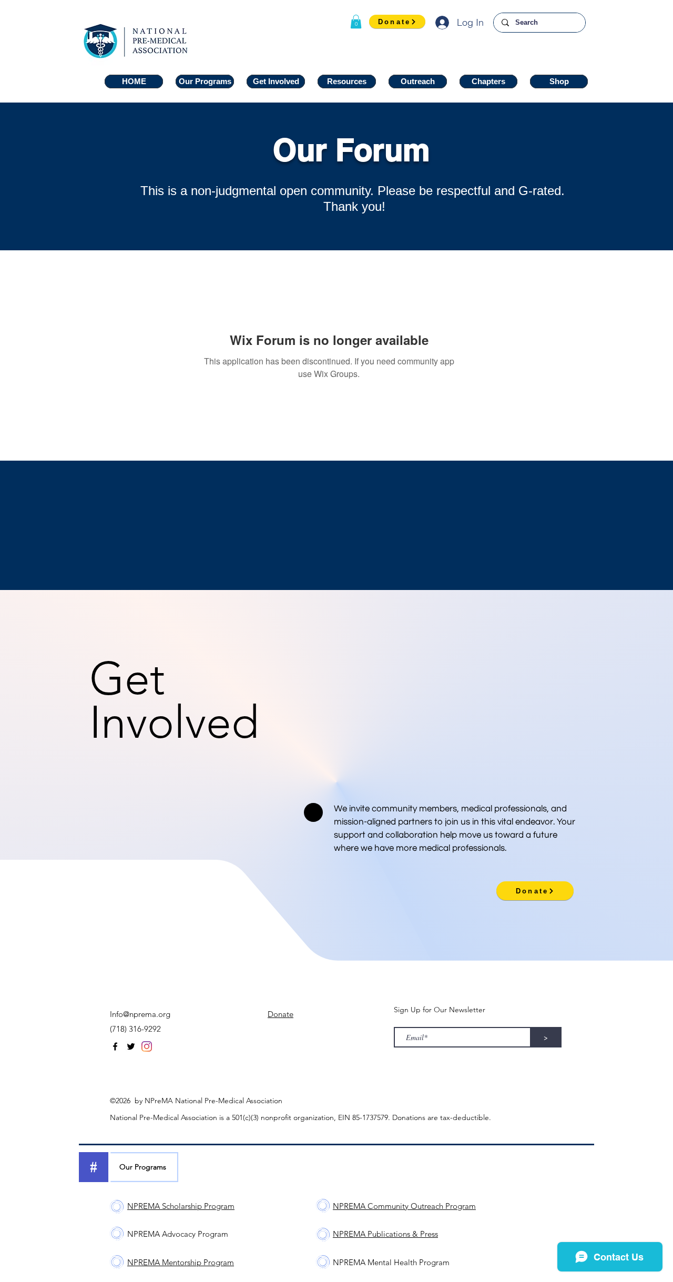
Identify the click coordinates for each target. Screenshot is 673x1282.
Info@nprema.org (140, 1014)
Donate (280, 1014)
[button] (356, 21)
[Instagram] (146, 1046)
